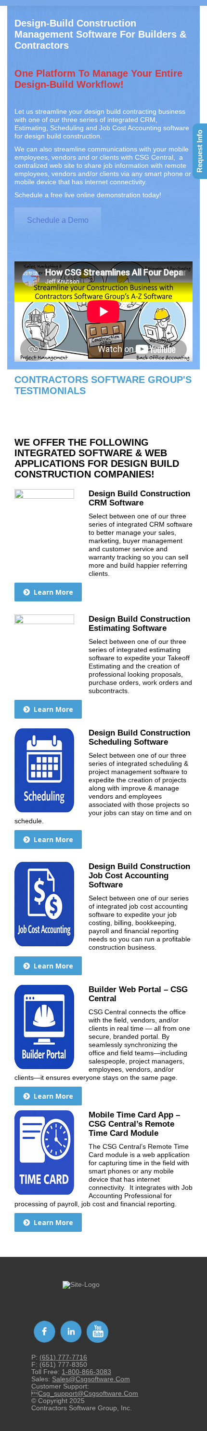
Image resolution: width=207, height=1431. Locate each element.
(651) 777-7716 (63, 1357)
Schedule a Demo (58, 220)
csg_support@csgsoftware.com (84, 1393)
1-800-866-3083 (86, 1372)
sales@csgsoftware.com (91, 1379)
